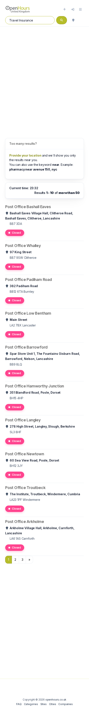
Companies (65, 704)
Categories (31, 704)
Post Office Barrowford (26, 347)
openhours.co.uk (55, 699)
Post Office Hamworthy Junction (34, 386)
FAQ (18, 704)
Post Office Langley (23, 420)
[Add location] (64, 9)
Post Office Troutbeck (25, 487)
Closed (16, 232)
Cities (52, 704)
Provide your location (25, 155)
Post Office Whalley (23, 245)
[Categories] (80, 9)
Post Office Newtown (24, 454)
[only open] (81, 20)
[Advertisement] (44, 78)
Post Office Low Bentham (28, 313)
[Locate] (73, 20)
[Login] (72, 9)
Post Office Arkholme (24, 521)
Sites (43, 704)
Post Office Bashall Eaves (28, 206)
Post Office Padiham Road (28, 279)
